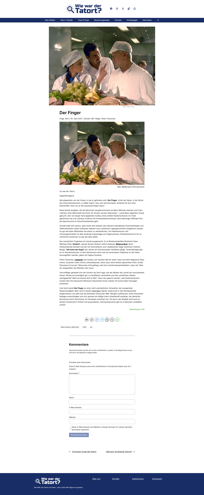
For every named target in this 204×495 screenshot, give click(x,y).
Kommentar (74, 373)
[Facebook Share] (97, 320)
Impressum (157, 479)
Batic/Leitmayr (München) (70, 327)
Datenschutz (138, 479)
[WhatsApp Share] (117, 320)
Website (72, 417)
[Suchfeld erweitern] (158, 20)
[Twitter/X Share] (112, 320)
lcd (91, 327)
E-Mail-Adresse (75, 407)
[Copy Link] (92, 320)
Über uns (96, 479)
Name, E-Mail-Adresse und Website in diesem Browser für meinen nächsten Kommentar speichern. (102, 428)
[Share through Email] (87, 320)
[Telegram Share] (102, 320)
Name (71, 397)
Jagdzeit (79, 260)
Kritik (84, 327)
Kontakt (115, 479)
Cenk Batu (96, 291)
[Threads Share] (107, 320)
